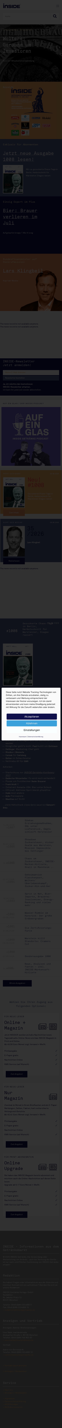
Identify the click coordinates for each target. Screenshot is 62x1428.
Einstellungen (32, 729)
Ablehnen (31, 723)
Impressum (23, 736)
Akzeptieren (31, 716)
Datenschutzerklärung (35, 736)
